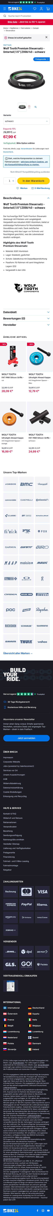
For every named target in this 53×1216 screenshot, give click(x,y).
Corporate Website (11, 762)
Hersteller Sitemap (11, 844)
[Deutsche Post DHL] (10, 952)
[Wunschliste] (34, 8)
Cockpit (36, 28)
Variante (7, 115)
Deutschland (8, 152)
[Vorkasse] (26, 917)
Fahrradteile (25, 28)
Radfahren (14, 28)
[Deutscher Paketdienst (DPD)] (26, 952)
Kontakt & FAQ (9, 814)
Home (5, 28)
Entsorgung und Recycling (15, 796)
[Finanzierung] (42, 917)
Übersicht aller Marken (16, 653)
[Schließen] (46, 37)
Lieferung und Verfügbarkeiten (17, 848)
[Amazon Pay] (10, 917)
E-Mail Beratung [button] (42, 188)
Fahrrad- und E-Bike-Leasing (16, 861)
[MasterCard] (26, 892)
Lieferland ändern (10, 1087)
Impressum (8, 757)
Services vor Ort (10, 770)
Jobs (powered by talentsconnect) (18, 766)
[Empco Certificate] (10, 986)
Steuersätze (10, 31)
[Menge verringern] (6, 181)
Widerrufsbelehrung (12, 783)
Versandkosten (10, 826)
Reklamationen (9, 822)
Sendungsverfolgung (12, 835)
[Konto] (41, 8)
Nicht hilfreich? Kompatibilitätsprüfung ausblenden (30, 172)
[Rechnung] (10, 892)
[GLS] (10, 964)
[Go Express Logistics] (26, 964)
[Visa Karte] (42, 892)
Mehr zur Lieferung (22, 1137)
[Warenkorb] (48, 8)
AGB (5, 779)
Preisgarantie (9, 852)
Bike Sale (12, 22)
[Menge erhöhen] (13, 181)
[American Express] (10, 904)
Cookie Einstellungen (12, 792)
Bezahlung (8, 831)
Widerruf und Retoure (12, 818)
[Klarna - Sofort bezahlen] (42, 904)
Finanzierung (9, 857)
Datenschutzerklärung (13, 787)
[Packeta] (42, 964)
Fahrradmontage (10, 865)
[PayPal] (26, 904)
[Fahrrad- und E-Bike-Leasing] (10, 930)
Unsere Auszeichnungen (14, 775)
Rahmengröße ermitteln (13, 839)
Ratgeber (7, 870)
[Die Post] (42, 952)
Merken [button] (23, 188)
